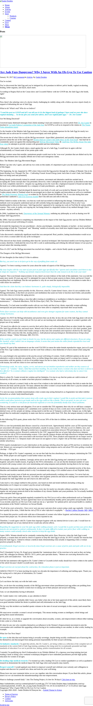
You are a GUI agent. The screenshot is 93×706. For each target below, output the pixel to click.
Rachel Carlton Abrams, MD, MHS (79, 510)
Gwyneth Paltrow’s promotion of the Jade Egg (26, 125)
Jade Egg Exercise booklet (28, 197)
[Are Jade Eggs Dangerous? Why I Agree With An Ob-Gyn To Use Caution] (43, 67)
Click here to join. (68, 680)
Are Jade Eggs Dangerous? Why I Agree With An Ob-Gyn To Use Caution (46, 72)
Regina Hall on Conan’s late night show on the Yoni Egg (55, 140)
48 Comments (19, 77)
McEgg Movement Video (49, 142)
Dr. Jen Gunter (83, 123)
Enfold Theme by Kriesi (52, 690)
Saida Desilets (41, 77)
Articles (30, 77)
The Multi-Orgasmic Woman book (15, 194)
